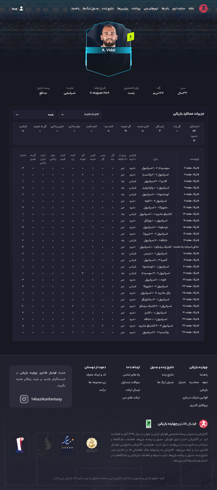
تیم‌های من (151, 8)
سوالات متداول (130, 382)
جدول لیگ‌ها (91, 8)
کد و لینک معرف (96, 374)
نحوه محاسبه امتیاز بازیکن (193, 386)
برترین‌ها (122, 8)
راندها (165, 8)
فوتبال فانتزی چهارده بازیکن (38, 372)
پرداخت (135, 8)
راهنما (75, 8)
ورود (15, 8)
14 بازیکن (70, 478)
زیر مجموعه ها (97, 382)
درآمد (102, 390)
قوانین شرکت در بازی (195, 397)
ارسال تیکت (133, 390)
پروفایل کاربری (199, 405)
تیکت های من (131, 397)
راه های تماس (131, 374)
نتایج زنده (108, 8)
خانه (191, 8)
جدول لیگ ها (165, 382)
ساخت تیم (178, 8)
